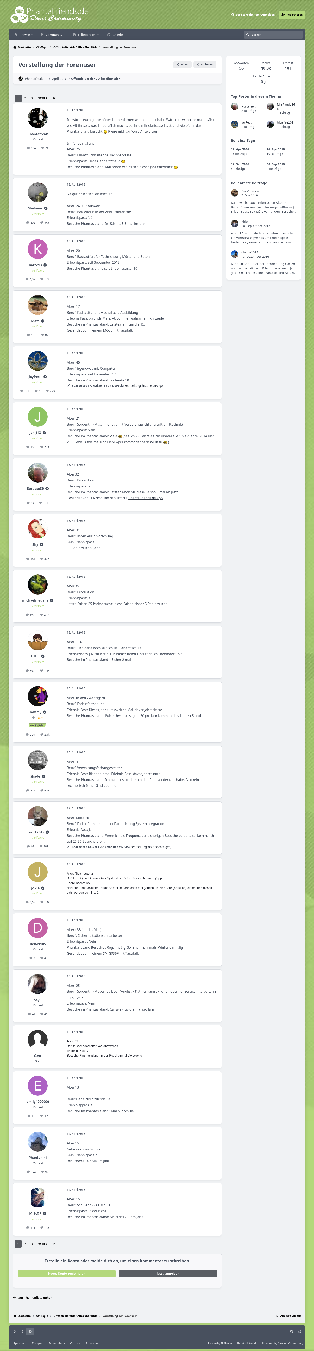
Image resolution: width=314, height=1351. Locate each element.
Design (36, 1343)
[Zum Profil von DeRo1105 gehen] (38, 928)
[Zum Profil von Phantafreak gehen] (20, 78)
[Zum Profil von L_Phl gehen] (38, 640)
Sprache (19, 1343)
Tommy (35, 712)
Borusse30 (35, 488)
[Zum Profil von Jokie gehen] (38, 872)
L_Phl (35, 656)
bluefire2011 (286, 122)
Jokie (35, 888)
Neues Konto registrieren (66, 1273)
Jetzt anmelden (168, 1273)
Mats (35, 321)
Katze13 (35, 265)
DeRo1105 (38, 944)
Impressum (93, 1343)
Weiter (42, 98)
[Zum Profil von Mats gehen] (38, 305)
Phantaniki (38, 1157)
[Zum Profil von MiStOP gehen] (38, 1198)
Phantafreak (34, 79)
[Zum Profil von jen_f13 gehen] (38, 417)
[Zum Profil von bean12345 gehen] (38, 816)
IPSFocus (226, 1343)
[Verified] (45, 208)
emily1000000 (37, 1101)
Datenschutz (57, 1343)
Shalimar (35, 208)
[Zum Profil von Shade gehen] (38, 760)
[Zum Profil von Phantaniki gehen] (38, 1142)
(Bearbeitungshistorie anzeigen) (144, 386)
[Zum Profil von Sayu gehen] (38, 984)
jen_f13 (35, 432)
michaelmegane (35, 600)
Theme (212, 1343)
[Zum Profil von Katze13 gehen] (38, 249)
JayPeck (35, 377)
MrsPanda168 (286, 106)
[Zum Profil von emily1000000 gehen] (38, 1086)
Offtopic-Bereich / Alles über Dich (95, 79)
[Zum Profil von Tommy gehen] (38, 696)
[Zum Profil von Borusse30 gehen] (38, 473)
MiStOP (35, 1213)
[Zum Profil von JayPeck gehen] (38, 361)
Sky (35, 544)
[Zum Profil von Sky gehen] (38, 529)
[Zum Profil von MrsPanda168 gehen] (270, 106)
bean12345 (35, 832)
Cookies (75, 1343)
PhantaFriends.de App (145, 498)
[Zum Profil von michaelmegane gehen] (38, 584)
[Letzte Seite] (54, 98)
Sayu (38, 1000)
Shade (35, 776)
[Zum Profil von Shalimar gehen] (38, 192)
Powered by (282, 1343)
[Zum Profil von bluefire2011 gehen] (270, 124)
